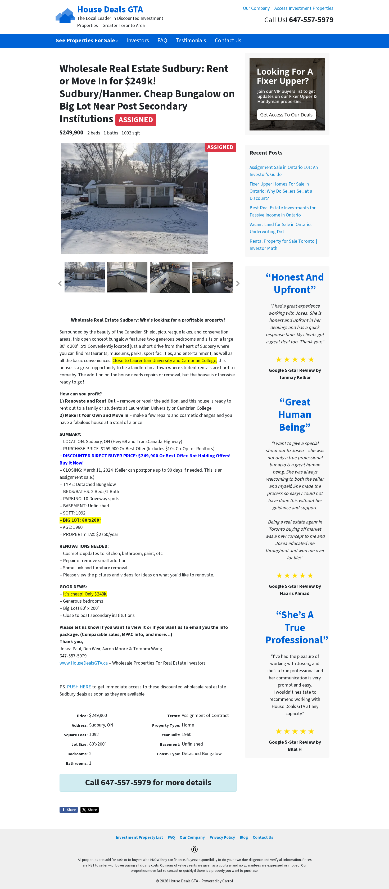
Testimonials (191, 41)
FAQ (162, 41)
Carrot (227, 881)
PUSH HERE (79, 687)
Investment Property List (139, 837)
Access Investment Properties (303, 8)
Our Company (256, 8)
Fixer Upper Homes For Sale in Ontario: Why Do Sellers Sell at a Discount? (281, 191)
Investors (137, 41)
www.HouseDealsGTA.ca (84, 663)
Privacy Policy (222, 837)
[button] (59, 283)
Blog (244, 837)
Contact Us (228, 41)
